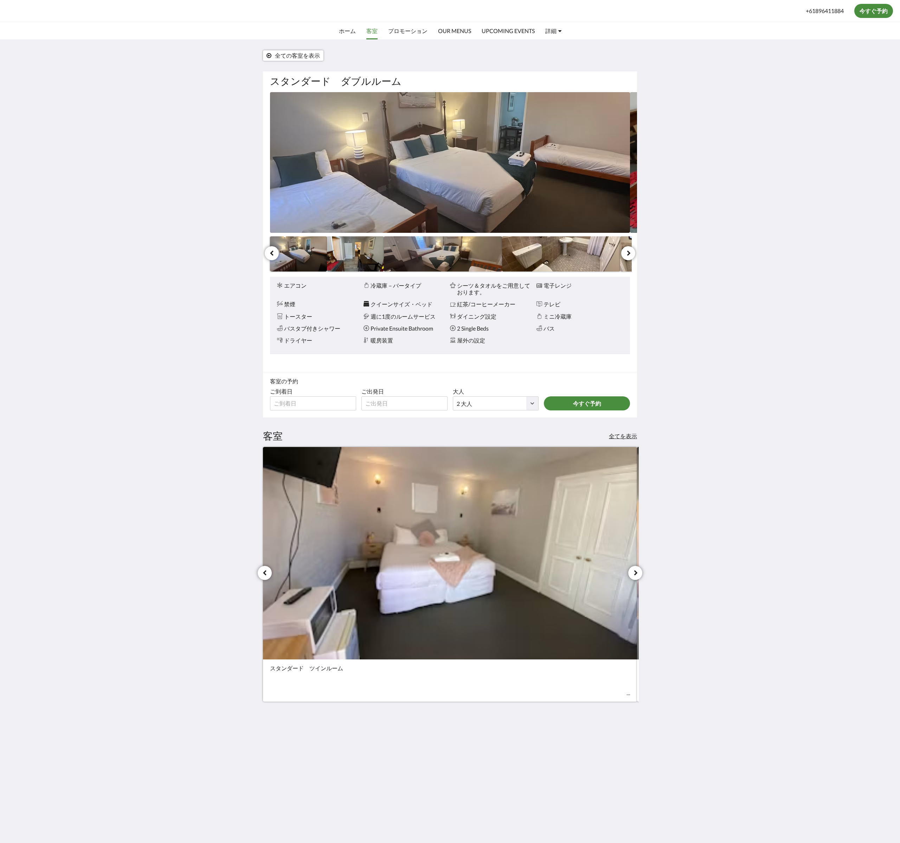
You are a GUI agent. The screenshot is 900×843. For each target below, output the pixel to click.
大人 (458, 391)
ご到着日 (281, 391)
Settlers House (41, 11)
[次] (628, 253)
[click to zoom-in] (450, 162)
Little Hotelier (612, 793)
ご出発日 (372, 391)
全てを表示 (623, 436)
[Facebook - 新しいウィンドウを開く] (623, 743)
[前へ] (272, 253)
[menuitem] (347, 31)
